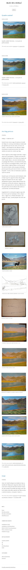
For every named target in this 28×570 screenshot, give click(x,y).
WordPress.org (5, 515)
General (15, 46)
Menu (14, 9)
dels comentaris (6, 513)
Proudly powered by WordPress (8, 567)
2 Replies (4, 135)
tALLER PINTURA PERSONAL (20, 465)
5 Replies (4, 479)
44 (2, 542)
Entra (3, 510)
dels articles (5, 512)
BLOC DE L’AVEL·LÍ (14, 3)
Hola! (3, 476)
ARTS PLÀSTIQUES (17, 83)
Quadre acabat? (7, 15)
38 (2, 544)
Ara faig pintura (7, 131)
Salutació (10, 497)
